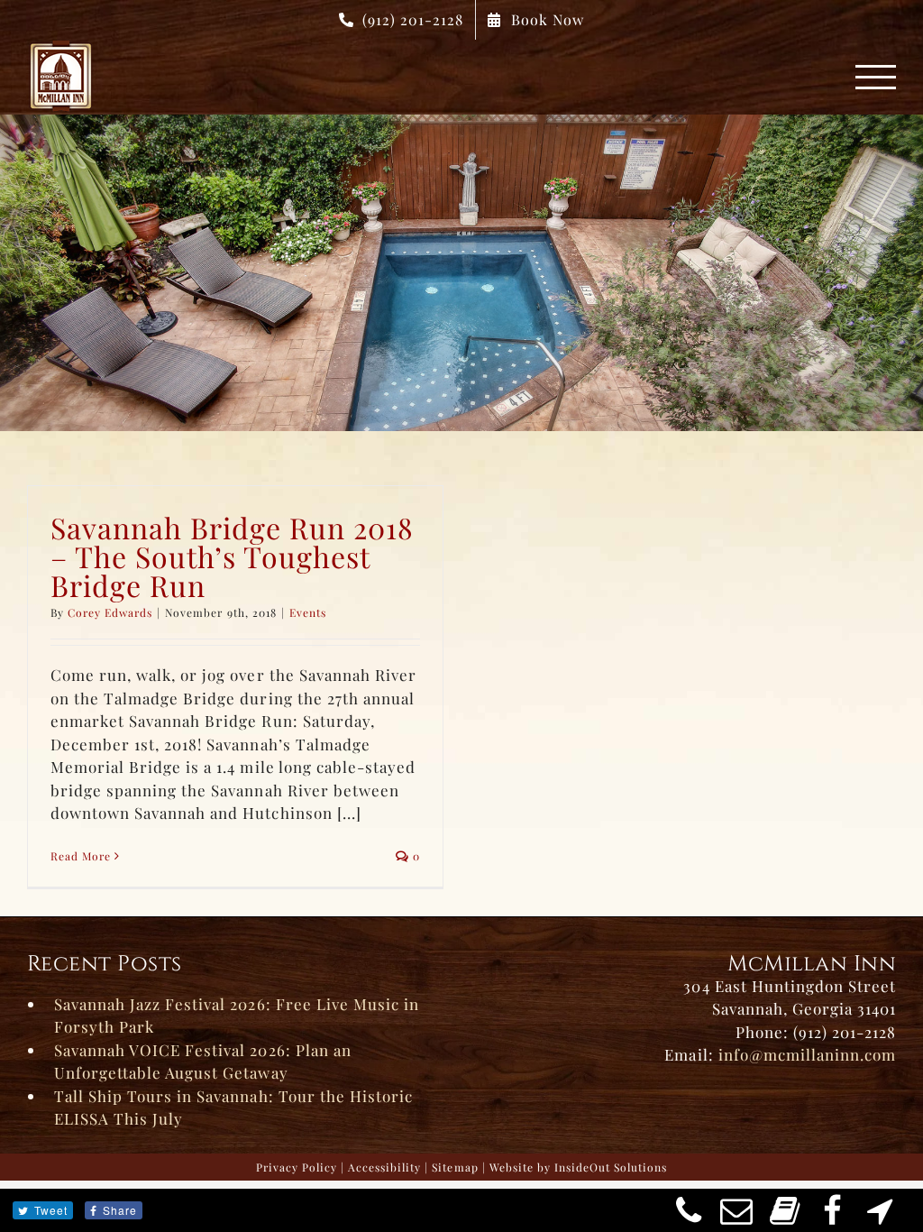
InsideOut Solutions (610, 1167)
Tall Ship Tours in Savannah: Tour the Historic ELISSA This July (233, 1107)
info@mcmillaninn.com (807, 1054)
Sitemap (455, 1167)
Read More (80, 856)
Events (307, 612)
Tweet (51, 1210)
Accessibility (384, 1167)
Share (120, 1210)
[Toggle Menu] (876, 77)
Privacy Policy (296, 1167)
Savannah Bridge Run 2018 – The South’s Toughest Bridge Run (232, 556)
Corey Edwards (110, 612)
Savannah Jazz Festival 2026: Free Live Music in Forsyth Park (236, 1015)
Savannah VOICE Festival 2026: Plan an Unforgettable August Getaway (203, 1061)
